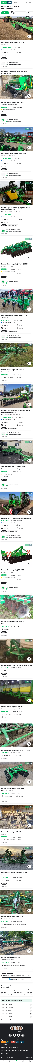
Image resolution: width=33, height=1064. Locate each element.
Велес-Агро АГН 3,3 (16, 1017)
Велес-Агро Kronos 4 (16, 1007)
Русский (28, 1057)
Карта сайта (5, 1053)
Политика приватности (9, 1047)
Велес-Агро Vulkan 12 (16, 1010)
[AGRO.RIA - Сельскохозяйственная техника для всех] (7, 2)
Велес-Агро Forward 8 (16, 1004)
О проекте (5, 1044)
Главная (3, 1062)
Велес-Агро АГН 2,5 (16, 1014)
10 (31, 994)
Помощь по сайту (16, 1031)
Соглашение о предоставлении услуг (14, 1050)
